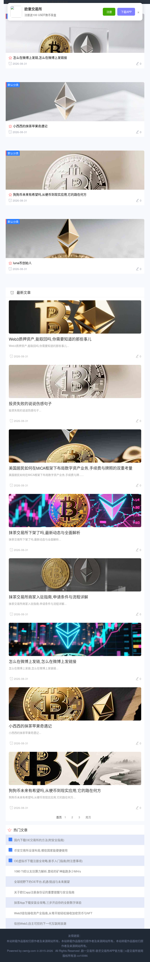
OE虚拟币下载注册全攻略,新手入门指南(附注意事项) (48, 861)
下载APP (126, 12)
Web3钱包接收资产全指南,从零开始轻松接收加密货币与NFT (53, 913)
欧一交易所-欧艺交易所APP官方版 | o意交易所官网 (37, 2)
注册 (109, 12)
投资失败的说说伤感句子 (30, 403)
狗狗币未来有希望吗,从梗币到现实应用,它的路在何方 (50, 194)
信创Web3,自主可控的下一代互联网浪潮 (40, 923)
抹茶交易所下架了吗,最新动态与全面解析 (44, 532)
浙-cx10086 (80, 956)
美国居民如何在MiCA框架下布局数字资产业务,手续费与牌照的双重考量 (70, 467)
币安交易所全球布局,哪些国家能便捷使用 (41, 850)
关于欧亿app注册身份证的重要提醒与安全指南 (44, 892)
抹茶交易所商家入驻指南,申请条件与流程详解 (48, 596)
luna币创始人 (22, 263)
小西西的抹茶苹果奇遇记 (30, 126)
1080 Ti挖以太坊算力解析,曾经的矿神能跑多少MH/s (47, 871)
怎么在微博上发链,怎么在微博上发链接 (40, 57)
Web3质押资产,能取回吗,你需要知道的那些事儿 (50, 338)
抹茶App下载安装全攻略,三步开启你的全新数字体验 (47, 902)
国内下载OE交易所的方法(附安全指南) (39, 840)
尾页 (88, 817)
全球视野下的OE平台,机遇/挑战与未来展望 (42, 881)
